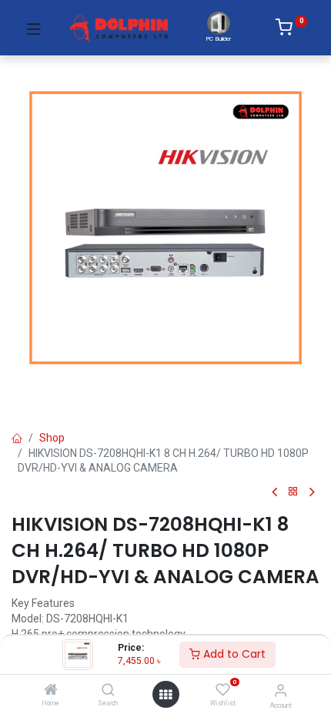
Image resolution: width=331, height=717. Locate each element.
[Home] (51, 691)
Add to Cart (233, 654)
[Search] (108, 691)
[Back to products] (293, 492)
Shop (52, 438)
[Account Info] (280, 690)
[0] (291, 30)
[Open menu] (165, 694)
